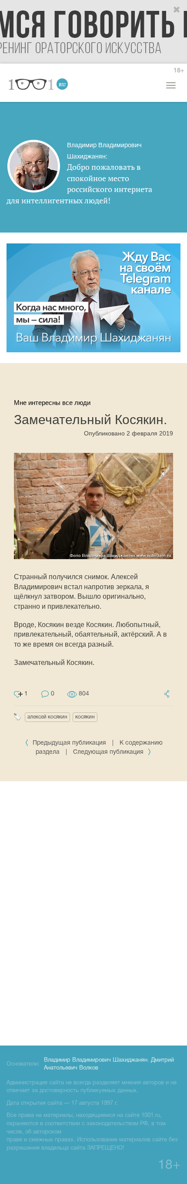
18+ (179, 71)
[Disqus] (93, 912)
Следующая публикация (109, 752)
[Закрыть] (177, 10)
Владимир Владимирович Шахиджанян (95, 1060)
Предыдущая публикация (69, 743)
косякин (85, 717)
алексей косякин (47, 717)
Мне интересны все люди (52, 402)
